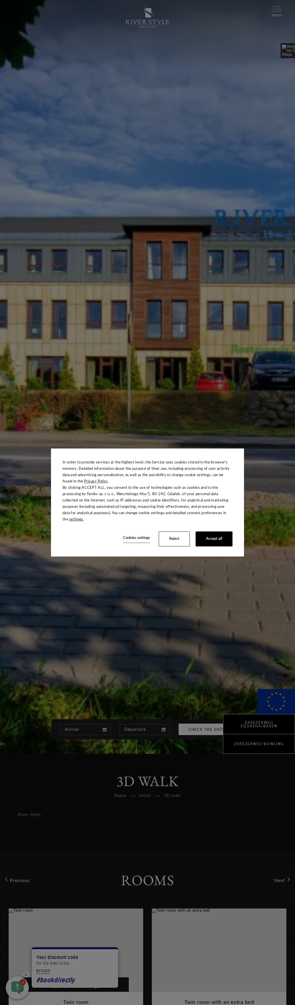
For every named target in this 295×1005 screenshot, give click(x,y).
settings (76, 519)
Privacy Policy (96, 481)
